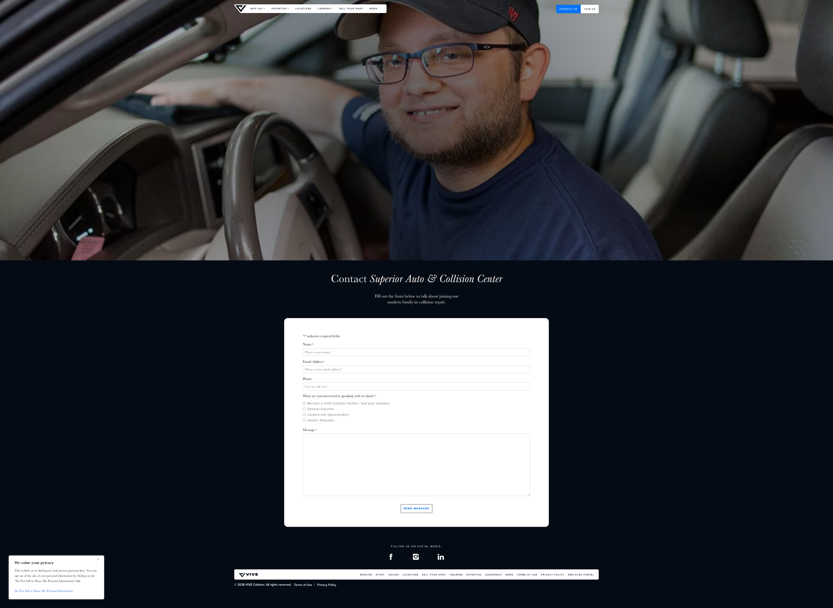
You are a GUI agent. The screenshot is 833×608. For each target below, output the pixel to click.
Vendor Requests (320, 420)
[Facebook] (391, 558)
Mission (366, 574)
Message (309, 430)
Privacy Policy (552, 574)
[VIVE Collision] (240, 8)
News (373, 8)
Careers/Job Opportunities (328, 415)
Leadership (493, 574)
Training (456, 574)
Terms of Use (527, 574)
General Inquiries (320, 409)
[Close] (99, 559)
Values (393, 574)
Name (308, 344)
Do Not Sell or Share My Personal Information (44, 591)
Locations (303, 8)
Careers (324, 8)
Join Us (589, 9)
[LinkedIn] (441, 558)
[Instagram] (416, 558)
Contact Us (568, 9)
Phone (307, 379)
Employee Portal (581, 574)
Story (380, 574)
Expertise (279, 8)
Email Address (314, 362)
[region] (56, 577)
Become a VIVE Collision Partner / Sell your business (348, 403)
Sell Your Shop (351, 8)
